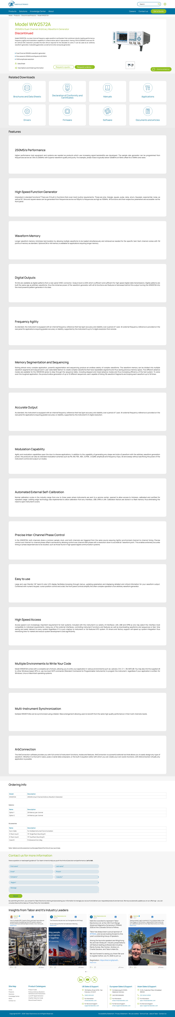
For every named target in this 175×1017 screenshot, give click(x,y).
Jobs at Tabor (153, 1014)
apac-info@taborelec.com (147, 1000)
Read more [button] (13, 925)
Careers (132, 11)
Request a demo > (84, 67)
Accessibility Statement (106, 1014)
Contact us (143, 11)
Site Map (12, 986)
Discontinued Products (28, 15)
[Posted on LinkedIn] (33, 917)
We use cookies (134, 1014)
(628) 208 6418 (89, 995)
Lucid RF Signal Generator (35, 996)
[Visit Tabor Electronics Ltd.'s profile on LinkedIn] (52, 916)
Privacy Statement (121, 1014)
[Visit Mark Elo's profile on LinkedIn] (12, 916)
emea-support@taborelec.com (121, 1006)
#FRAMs (93, 934)
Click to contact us (163, 69)
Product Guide (32, 990)
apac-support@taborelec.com (149, 1006)
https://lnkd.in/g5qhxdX (109, 960)
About (10, 998)
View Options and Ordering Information (31, 68)
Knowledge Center (14, 996)
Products (17, 15)
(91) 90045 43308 (145, 995)
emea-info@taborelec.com (120, 1000)
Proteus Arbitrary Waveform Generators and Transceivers (36, 992)
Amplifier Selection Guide (35, 998)
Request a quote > (63, 67)
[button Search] (159, 4)
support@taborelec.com (92, 1006)
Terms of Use (144, 1014)
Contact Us (12, 1000)
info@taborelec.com (91, 1000)
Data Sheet (21, 64)
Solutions (11, 994)
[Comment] (15, 967)
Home (10, 15)
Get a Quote (158, 11)
